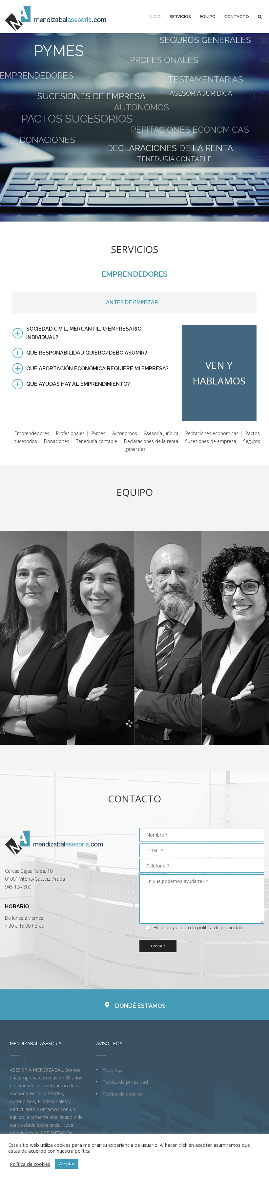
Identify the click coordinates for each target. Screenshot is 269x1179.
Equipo (208, 16)
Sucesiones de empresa (210, 429)
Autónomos (124, 421)
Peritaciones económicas (211, 421)
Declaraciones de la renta (151, 429)
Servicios (180, 16)
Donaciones (56, 429)
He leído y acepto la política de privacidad (198, 915)
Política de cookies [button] (30, 1164)
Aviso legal (113, 1057)
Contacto (236, 16)
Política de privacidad (125, 1070)
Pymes (98, 421)
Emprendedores (31, 421)
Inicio (155, 16)
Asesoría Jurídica (161, 421)
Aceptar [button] (66, 1164)
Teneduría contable (96, 429)
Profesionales (70, 421)
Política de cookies (122, 1082)
